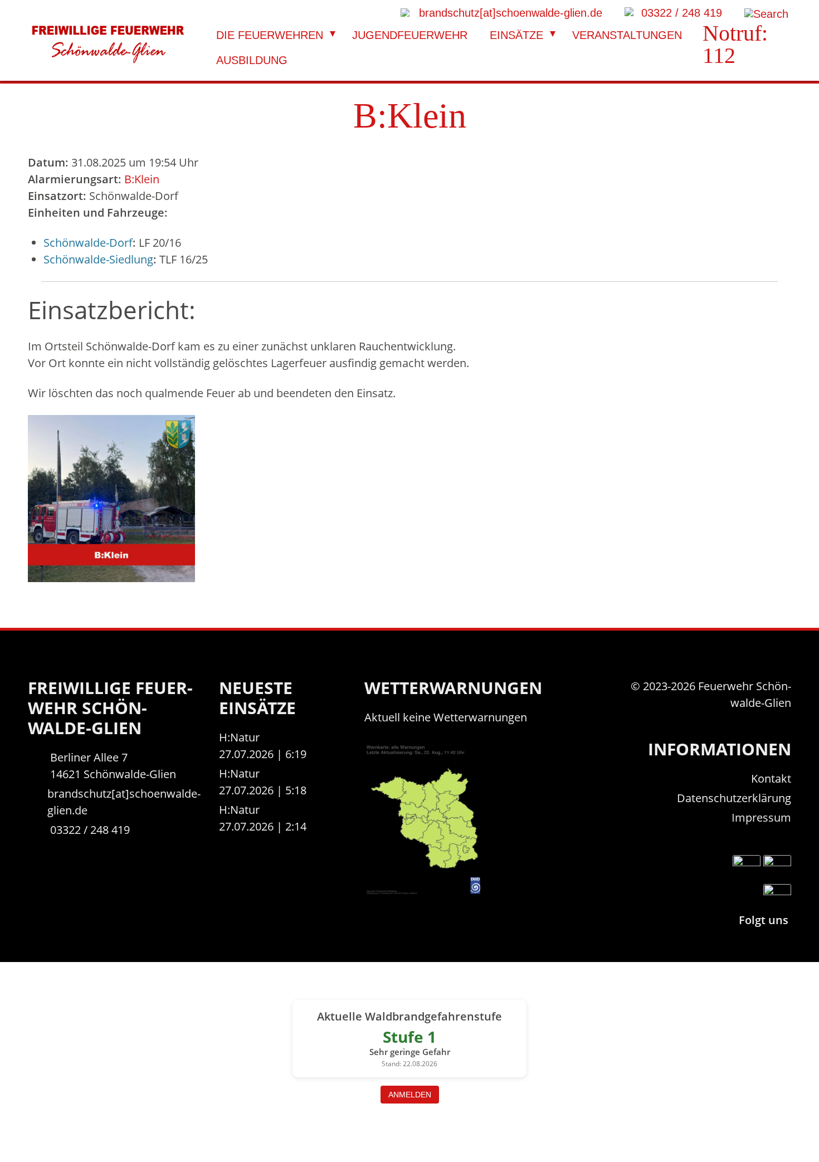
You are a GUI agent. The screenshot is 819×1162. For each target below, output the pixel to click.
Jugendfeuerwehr (409, 35)
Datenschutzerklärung (734, 797)
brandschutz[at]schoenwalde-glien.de (124, 802)
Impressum (761, 817)
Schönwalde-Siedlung (98, 259)
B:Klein (141, 179)
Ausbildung (251, 60)
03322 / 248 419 (90, 829)
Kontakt (771, 778)
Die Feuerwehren (269, 35)
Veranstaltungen (627, 35)
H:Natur (239, 737)
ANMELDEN (409, 1094)
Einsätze (516, 35)
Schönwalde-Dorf (88, 242)
